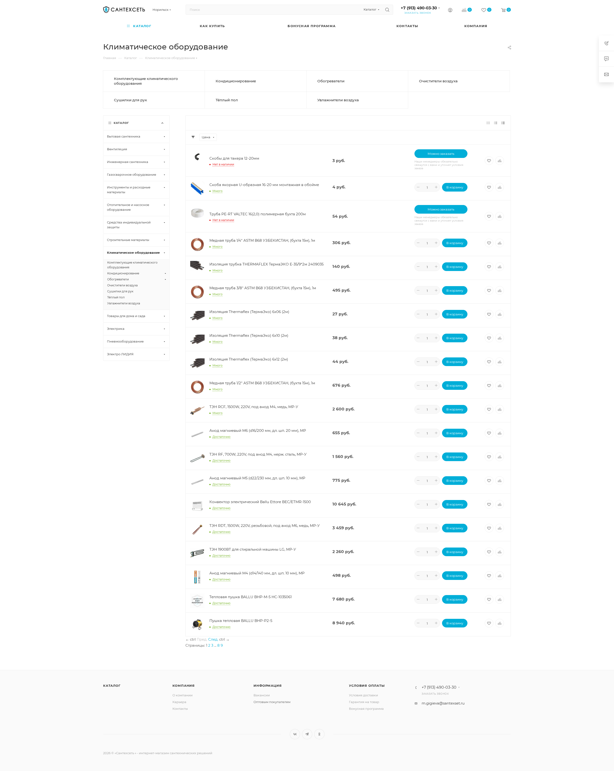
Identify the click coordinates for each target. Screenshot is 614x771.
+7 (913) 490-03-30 (419, 8)
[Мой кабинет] (450, 11)
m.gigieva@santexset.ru (443, 703)
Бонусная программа (366, 709)
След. (213, 639)
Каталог (112, 685)
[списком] (495, 123)
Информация (268, 685)
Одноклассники (319, 734)
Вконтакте (295, 734)
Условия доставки (363, 695)
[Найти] (387, 10)
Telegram (307, 734)
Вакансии (262, 695)
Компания (183, 685)
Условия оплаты (366, 685)
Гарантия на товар (364, 702)
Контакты (180, 709)
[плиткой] (488, 123)
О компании (182, 695)
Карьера (179, 702)
